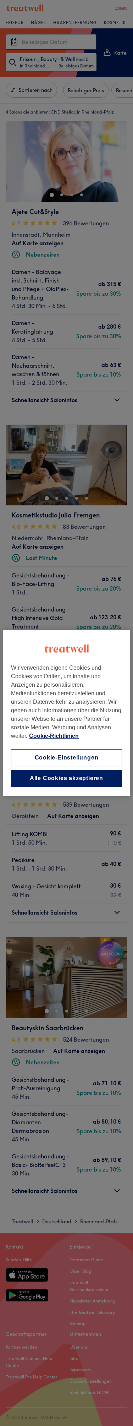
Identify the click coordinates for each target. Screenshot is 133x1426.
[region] (66, 713)
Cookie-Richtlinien (54, 736)
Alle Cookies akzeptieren (66, 778)
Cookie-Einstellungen (67, 758)
